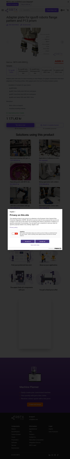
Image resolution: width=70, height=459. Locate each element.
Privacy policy (14, 227)
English (12, 211)
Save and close (35, 245)
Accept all (42, 241)
